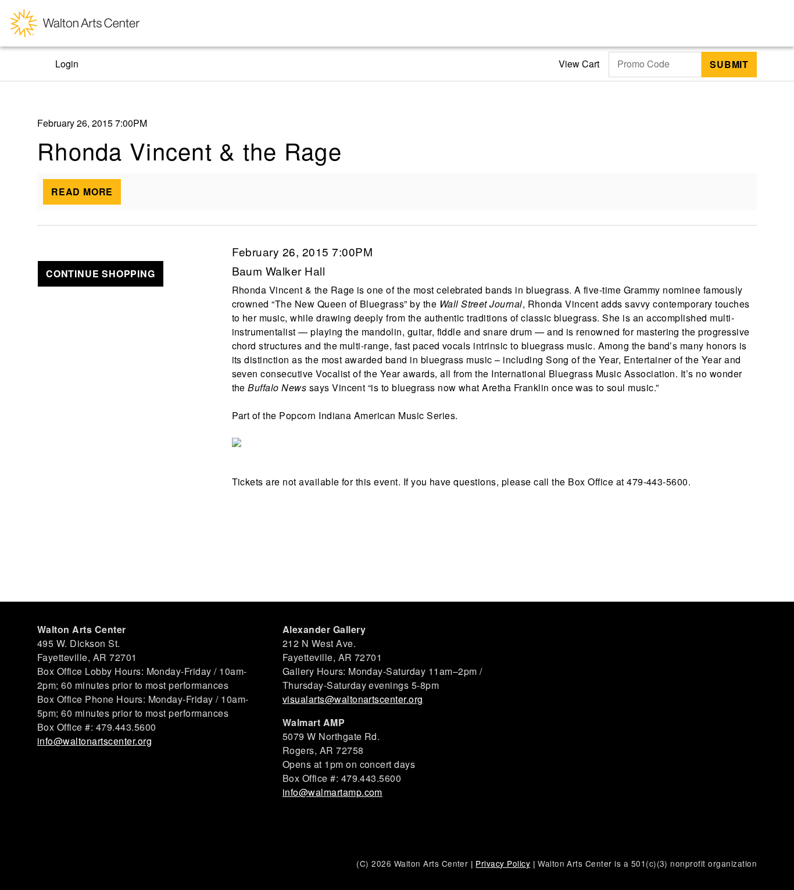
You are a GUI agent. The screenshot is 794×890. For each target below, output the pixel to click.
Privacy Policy (502, 863)
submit (729, 64)
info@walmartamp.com (332, 792)
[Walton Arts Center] (75, 23)
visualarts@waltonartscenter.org (352, 699)
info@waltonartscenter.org (94, 741)
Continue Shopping (100, 273)
